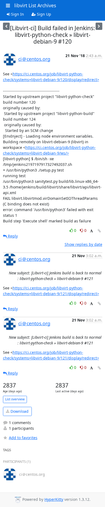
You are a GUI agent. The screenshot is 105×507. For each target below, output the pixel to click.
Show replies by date (83, 244)
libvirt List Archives (35, 5)
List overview (15, 399)
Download (19, 411)
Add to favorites (23, 437)
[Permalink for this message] (99, 231)
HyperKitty (53, 499)
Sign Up (43, 14)
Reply (12, 236)
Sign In (17, 14)
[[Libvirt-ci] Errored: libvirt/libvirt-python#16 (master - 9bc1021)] (99, 26)
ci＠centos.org (34, 59)
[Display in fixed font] (91, 231)
